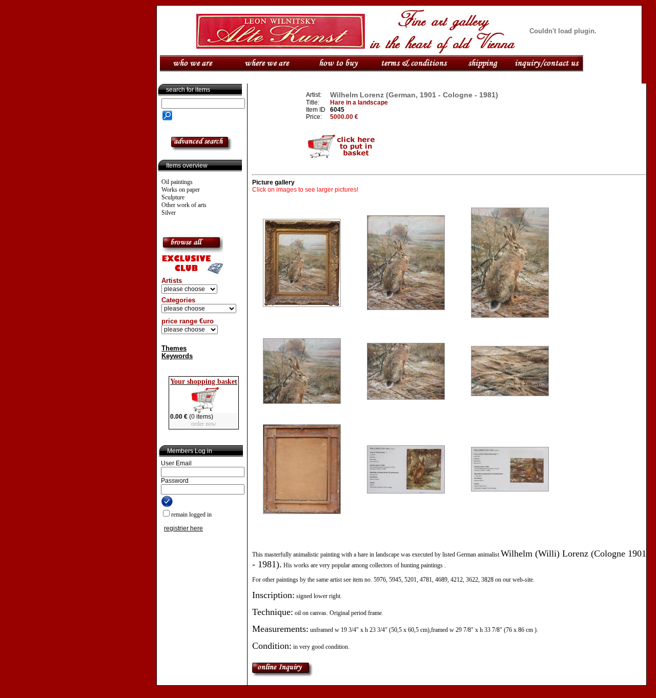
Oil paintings (177, 182)
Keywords (177, 356)
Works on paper (180, 189)
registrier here (183, 528)
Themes (174, 348)
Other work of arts (184, 205)
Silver (168, 212)
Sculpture (172, 197)
